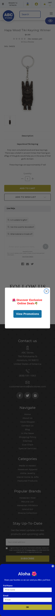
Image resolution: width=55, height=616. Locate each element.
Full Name (8, 585)
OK (27, 607)
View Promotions (27, 313)
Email (5, 595)
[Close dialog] (46, 291)
